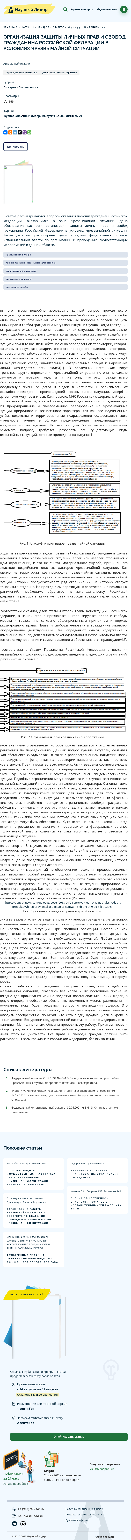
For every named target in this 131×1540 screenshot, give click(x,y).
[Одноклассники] (10, 132)
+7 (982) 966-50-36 (31, 1509)
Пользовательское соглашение (84, 1514)
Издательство (107, 9)
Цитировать (15, 146)
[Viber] (25, 132)
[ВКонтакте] (5, 132)
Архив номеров (82, 9)
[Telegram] (15, 132)
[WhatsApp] (29, 132)
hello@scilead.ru (30, 1516)
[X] (20, 132)
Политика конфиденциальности (84, 1508)
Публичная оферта (77, 1520)
